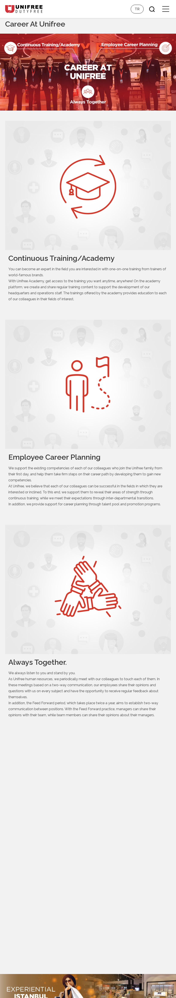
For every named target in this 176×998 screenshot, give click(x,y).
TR (137, 9)
